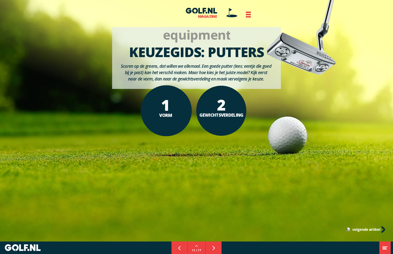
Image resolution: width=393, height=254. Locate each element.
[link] (231, 13)
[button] (248, 15)
